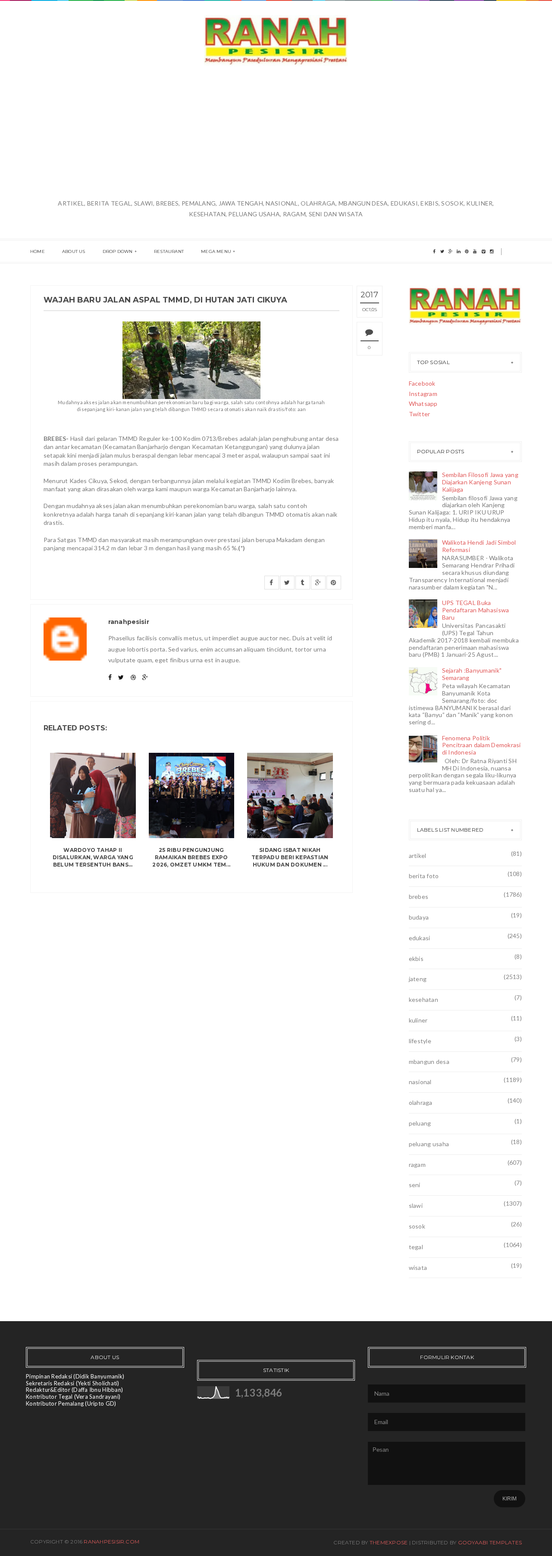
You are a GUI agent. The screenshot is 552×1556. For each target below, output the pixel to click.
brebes (419, 896)
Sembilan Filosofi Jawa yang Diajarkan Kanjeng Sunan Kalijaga (480, 482)
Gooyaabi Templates (490, 1542)
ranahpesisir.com (111, 1541)
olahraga (421, 1102)
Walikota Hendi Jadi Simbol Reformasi (479, 546)
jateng (418, 978)
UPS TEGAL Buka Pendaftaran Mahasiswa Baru (475, 610)
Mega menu (216, 251)
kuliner (418, 1020)
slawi (416, 1205)
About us (73, 251)
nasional (420, 1081)
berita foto (424, 875)
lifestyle (420, 1041)
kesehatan (424, 999)
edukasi (419, 938)
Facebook (422, 383)
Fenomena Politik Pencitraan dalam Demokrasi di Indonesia (481, 745)
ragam (417, 1164)
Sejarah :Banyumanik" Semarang (472, 674)
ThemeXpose (389, 1542)
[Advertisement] (276, 133)
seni (414, 1184)
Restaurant (169, 251)
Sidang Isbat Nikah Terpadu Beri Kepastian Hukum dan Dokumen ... (289, 857)
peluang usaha (429, 1144)
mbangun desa (429, 1061)
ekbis (416, 958)
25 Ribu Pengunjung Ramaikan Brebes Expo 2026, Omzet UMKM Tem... (191, 857)
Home (37, 251)
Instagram (423, 393)
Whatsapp (423, 403)
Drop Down (118, 251)
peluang (420, 1123)
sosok (417, 1226)
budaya (419, 917)
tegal (416, 1246)
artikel (418, 855)
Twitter (419, 414)
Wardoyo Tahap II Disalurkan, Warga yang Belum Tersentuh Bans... (93, 857)
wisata (418, 1267)
